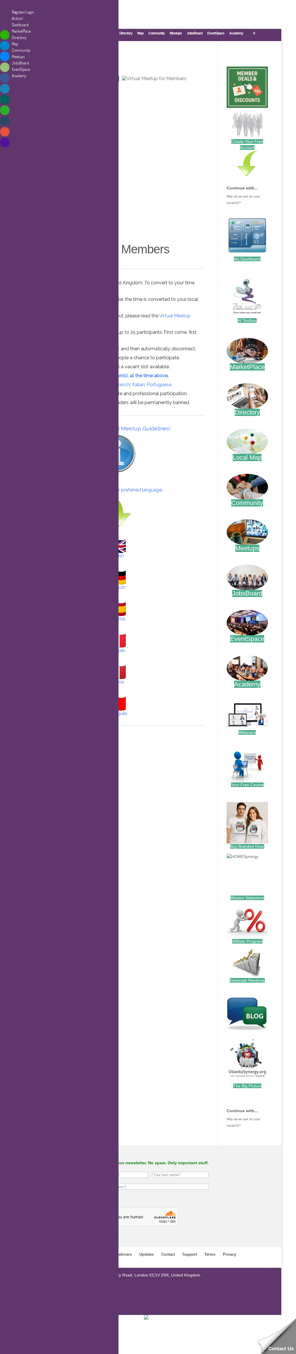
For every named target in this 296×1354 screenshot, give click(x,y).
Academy (236, 33)
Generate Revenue (247, 980)
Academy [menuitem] (19, 75)
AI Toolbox (247, 320)
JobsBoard (194, 33)
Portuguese (159, 384)
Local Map (247, 457)
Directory (125, 33)
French (123, 384)
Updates (146, 1254)
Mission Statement (247, 898)
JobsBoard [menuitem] (20, 62)
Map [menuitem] (15, 43)
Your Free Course (247, 784)
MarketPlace (247, 367)
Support (189, 1254)
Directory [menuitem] (19, 37)
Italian (138, 384)
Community (156, 33)
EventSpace (215, 33)
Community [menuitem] (21, 50)
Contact (168, 1254)
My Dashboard (247, 259)
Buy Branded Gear (247, 846)
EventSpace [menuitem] (21, 69)
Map (140, 33)
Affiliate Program (247, 941)
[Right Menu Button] (6, 5)
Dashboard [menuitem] (20, 24)
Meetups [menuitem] (18, 56)
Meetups (176, 33)
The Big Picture (247, 1086)
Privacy (229, 1254)
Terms (209, 1254)
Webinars (247, 732)
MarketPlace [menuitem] (21, 31)
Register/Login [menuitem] (23, 12)
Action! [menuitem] (17, 18)
